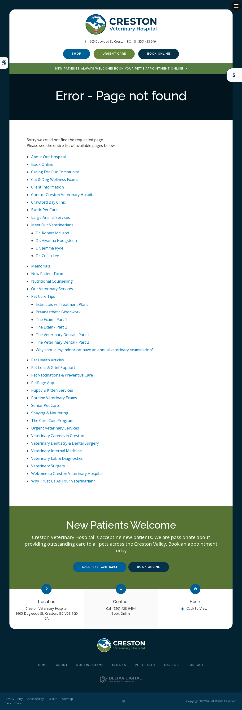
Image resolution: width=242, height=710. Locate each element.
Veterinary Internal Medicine (56, 450)
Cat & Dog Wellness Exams (54, 179)
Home (43, 665)
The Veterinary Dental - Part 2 (62, 342)
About (62, 665)
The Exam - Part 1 (51, 319)
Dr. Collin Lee (47, 255)
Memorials (40, 266)
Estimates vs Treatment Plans (62, 304)
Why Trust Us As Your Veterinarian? (63, 481)
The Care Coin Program (52, 420)
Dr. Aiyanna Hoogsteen (56, 240)
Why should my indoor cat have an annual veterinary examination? (94, 349)
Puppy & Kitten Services (52, 390)
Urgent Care (114, 53)
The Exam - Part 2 (51, 327)
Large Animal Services (50, 217)
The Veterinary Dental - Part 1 (62, 334)
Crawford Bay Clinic (48, 202)
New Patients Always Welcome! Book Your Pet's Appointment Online (119, 68)
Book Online (158, 53)
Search (52, 699)
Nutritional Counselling (52, 281)
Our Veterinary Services (52, 288)
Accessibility (35, 699)
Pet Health (145, 665)
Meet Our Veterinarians (52, 225)
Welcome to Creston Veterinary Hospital (67, 473)
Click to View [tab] (196, 608)
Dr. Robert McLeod (52, 233)
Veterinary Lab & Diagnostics (57, 458)
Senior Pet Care (45, 405)
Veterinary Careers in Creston (57, 435)
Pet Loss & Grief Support (53, 367)
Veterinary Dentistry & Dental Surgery (65, 443)
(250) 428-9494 (147, 41)
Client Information (47, 187)
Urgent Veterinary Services (55, 428)
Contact (121, 601)
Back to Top (13, 703)
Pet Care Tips (43, 296)
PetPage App (42, 382)
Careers (171, 665)
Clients (119, 665)
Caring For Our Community (55, 172)
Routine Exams (90, 665)
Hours (195, 601)
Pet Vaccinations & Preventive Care (62, 375)
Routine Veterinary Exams (54, 397)
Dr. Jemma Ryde (49, 248)
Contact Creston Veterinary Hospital (63, 194)
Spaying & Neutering (49, 413)
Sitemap (67, 699)
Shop (76, 53)
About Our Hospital (48, 156)
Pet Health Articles (47, 360)
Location (46, 601)
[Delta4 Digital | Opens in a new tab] (121, 681)
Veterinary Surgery (48, 466)
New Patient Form (47, 273)
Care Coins (234, 75)
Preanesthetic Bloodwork (58, 312)
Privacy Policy (14, 699)
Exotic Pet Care (44, 209)
